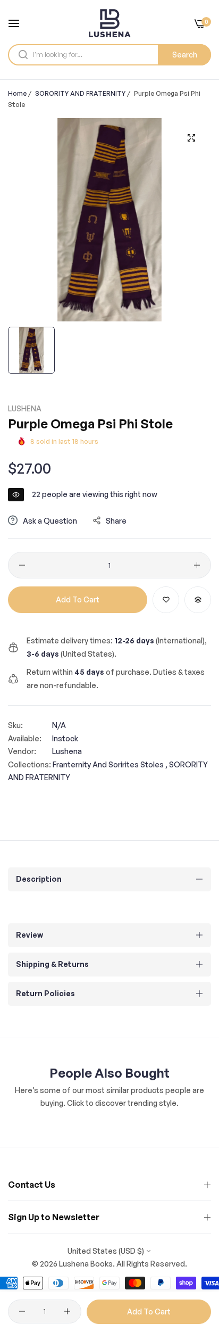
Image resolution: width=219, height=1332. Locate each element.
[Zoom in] (191, 138)
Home (17, 93)
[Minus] (22, 565)
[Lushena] (109, 23)
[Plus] (197, 565)
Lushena (24, 408)
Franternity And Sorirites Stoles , (110, 764)
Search (184, 54)
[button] (166, 599)
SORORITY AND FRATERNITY (80, 93)
